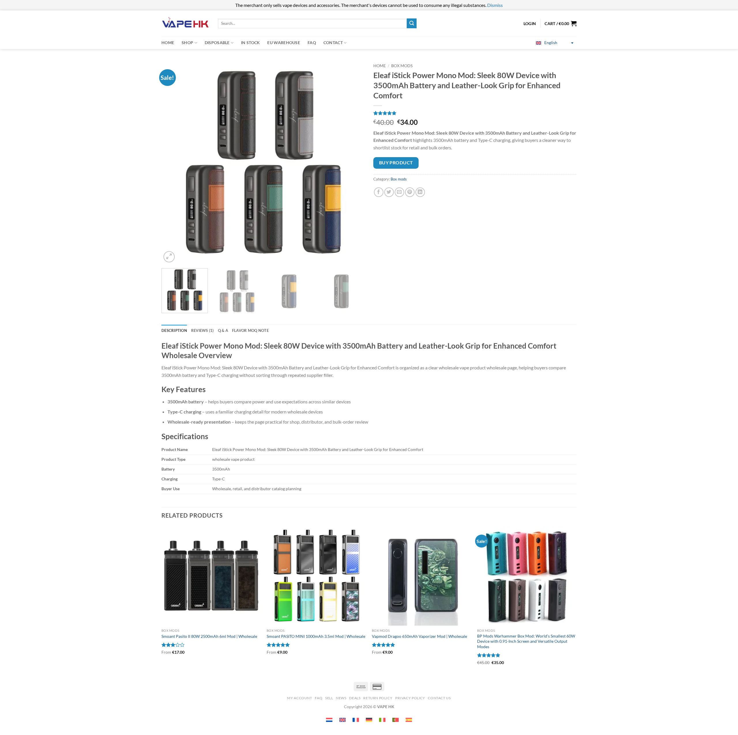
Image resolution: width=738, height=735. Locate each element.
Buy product (396, 162)
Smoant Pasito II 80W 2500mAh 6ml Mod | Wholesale (209, 636)
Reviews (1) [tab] (202, 330)
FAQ (312, 42)
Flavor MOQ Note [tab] (250, 330)
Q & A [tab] (223, 330)
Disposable (217, 42)
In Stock (250, 42)
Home (167, 42)
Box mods (402, 65)
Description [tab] (174, 330)
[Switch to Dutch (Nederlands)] (329, 720)
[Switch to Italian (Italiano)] (382, 720)
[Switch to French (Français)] (355, 720)
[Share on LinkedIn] (420, 192)
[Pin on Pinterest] (410, 192)
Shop (187, 42)
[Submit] (412, 23)
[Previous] (172, 162)
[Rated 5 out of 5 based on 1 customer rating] (475, 113)
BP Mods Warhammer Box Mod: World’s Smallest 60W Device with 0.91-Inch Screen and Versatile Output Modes (526, 641)
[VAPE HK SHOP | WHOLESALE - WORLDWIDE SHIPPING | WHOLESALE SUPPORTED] (185, 23)
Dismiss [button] (495, 5)
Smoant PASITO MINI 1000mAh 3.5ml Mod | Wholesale (316, 636)
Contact (333, 42)
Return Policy (377, 698)
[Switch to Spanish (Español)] (408, 720)
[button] (561, 23)
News (341, 698)
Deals (354, 698)
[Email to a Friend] (399, 192)
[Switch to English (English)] (342, 720)
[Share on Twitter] (389, 192)
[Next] (353, 162)
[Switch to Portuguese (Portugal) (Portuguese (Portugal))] (395, 720)
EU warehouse (283, 42)
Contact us (439, 698)
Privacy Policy (410, 698)
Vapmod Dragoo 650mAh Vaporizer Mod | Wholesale (419, 636)
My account (299, 698)
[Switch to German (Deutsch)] (369, 720)
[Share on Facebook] (378, 192)
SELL (329, 698)
